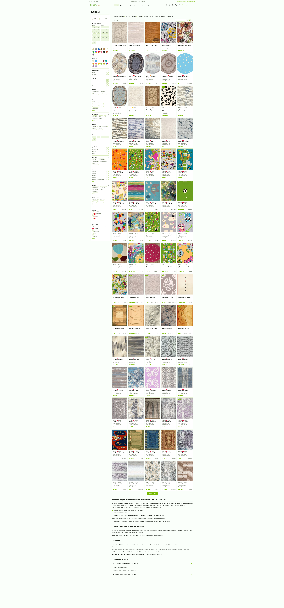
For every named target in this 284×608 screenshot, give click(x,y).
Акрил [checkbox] (105, 93)
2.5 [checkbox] (98, 37)
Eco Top (95, 236)
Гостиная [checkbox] (95, 116)
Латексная (94, 177)
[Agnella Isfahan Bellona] (152, 320)
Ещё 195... (94, 238)
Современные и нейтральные (118, 16)
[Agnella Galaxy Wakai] (168, 289)
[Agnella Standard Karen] (152, 445)
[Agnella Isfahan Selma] (185, 320)
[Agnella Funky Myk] (136, 164)
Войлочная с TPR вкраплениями (98, 179)
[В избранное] (126, 24)
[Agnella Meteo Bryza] (168, 351)
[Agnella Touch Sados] (185, 476)
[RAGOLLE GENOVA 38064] (119, 37)
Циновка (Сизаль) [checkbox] (103, 161)
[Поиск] (166, 5)
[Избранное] (169, 5)
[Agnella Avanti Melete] (136, 133)
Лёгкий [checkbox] (94, 201)
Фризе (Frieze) (95, 149)
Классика (140, 16)
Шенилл (93, 153)
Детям (151, 16)
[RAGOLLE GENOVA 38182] (185, 37)
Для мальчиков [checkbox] (96, 203)
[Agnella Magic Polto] (152, 351)
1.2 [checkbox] (98, 29)
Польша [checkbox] (94, 128)
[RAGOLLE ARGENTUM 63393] (152, 69)
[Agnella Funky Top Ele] (152, 196)
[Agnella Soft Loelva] (119, 413)
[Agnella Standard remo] (168, 445)
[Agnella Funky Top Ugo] (119, 289)
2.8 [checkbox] (94, 40)
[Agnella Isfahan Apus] (136, 320)
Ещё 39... (93, 220)
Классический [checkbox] (103, 187)
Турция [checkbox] (99, 126)
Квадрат (93, 85)
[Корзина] (176, 5)
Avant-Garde (96, 231)
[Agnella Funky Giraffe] (119, 164)
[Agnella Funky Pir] (168, 164)
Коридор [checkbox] (100, 118)
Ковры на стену (170, 16)
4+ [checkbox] (94, 42)
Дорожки (122, 5)
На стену (94, 74)
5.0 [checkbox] (103, 40)
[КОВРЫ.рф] (95, 5)
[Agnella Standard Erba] (136, 445)
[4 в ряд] (187, 20)
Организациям (192, 1)
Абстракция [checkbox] (95, 106)
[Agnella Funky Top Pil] (119, 258)
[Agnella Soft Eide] (168, 382)
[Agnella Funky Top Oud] (168, 227)
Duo (95, 234)
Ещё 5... (93, 165)
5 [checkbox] (94, 139)
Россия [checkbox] (94, 126)
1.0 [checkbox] (94, 29)
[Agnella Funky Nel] (152, 164)
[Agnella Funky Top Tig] (185, 258)
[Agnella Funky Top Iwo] (119, 227)
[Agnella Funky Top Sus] (168, 258)
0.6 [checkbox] (94, 27)
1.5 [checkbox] (94, 32)
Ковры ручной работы (132, 5)
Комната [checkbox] (100, 116)
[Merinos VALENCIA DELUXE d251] (119, 101)
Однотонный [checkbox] (95, 108)
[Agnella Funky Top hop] (185, 196)
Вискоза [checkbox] (94, 93)
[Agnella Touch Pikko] (152, 476)
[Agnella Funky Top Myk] (152, 227)
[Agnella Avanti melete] (119, 133)
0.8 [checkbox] (98, 27)
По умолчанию (179, 20)
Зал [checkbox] (105, 116)
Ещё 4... (93, 206)
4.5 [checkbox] (107, 37)
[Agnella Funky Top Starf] (152, 258)
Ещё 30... (93, 142)
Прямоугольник (95, 79)
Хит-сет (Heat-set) (95, 147)
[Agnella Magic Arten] (119, 351)
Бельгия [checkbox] (105, 126)
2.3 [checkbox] (103, 32)
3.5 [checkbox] (107, 34)
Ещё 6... (93, 120)
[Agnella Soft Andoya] (119, 382)
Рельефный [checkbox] (95, 161)
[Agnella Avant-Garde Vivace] (168, 101)
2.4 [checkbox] (94, 37)
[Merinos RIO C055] (168, 37)
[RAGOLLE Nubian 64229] (136, 37)
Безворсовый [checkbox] (95, 163)
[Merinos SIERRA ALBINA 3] (136, 69)
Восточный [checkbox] (95, 191)
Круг (93, 83)
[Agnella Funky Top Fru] (168, 196)
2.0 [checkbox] (98, 34)
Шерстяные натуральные (131, 16)
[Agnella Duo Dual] (168, 133)
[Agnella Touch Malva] (119, 476)
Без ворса (146, 16)
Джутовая (94, 171)
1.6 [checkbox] (98, 32)
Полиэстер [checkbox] (103, 91)
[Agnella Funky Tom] (185, 164)
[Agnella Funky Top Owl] (185, 227)
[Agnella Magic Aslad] (136, 351)
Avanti (95, 233)
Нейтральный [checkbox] (95, 101)
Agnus (95, 229)
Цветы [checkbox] (101, 106)
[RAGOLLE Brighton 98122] (152, 37)
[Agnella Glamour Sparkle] (185, 289)
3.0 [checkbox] (98, 40)
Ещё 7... (93, 193)
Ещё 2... (93, 95)
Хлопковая (94, 173)
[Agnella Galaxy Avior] (136, 289)
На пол (93, 72)
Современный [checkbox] (95, 187)
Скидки (148, 5)
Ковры (116, 5)
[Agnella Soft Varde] (168, 413)
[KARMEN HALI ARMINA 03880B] (168, 69)
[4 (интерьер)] (192, 20)
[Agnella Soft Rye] (136, 413)
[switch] (107, 72)
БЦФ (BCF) (94, 151)
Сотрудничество (181, 1)
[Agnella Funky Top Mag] (136, 227)
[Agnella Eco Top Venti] (185, 133)
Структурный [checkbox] (101, 159)
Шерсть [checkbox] (100, 93)
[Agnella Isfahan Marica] (168, 320)
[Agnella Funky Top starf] (185, 69)
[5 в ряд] (190, 20)
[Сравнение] (172, 5)
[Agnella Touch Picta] (136, 476)
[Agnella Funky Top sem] (136, 258)
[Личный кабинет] (179, 5)
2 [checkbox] (94, 137)
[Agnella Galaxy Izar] (152, 289)
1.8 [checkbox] (94, 34)
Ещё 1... (93, 181)
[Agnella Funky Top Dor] (136, 196)
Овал (93, 81)
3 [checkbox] (98, 137)
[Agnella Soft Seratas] (152, 413)
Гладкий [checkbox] (94, 159)
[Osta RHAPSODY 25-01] (136, 101)
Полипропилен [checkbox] (96, 91)
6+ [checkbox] (106, 40)
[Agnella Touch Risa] (168, 476)
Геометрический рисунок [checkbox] (98, 103)
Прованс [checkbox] (101, 189)
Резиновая (94, 175)
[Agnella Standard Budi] (119, 445)
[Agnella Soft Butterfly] (152, 382)
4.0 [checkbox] (103, 37)
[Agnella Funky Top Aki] (119, 196)
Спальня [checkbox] (95, 118)
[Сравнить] (126, 26)
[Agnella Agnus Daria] (152, 101)
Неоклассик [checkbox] (95, 189)
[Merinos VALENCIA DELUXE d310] (119, 69)
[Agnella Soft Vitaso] (185, 413)
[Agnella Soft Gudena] (185, 382)
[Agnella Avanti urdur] (152, 133)
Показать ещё (152, 493)
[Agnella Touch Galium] (185, 445)
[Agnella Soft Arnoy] (136, 382)
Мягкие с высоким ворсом (160, 16)
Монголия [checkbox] (100, 128)
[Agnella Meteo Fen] (185, 351)
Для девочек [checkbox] (100, 201)
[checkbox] (93, 49)
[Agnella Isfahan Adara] (119, 320)
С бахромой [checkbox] (95, 199)
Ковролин (142, 5)
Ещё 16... (93, 110)
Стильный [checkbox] (102, 199)
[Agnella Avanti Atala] (185, 101)
